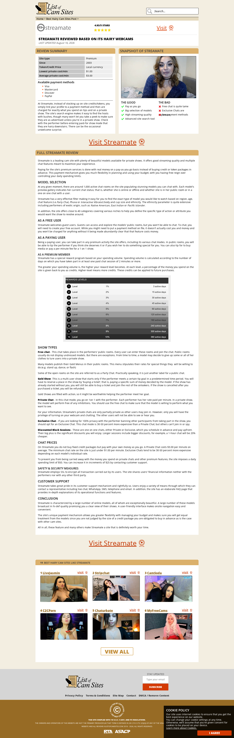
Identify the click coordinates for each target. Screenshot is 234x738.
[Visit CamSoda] (186, 572)
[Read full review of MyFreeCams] (168, 626)
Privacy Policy (74, 695)
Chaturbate (104, 610)
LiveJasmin (51, 573)
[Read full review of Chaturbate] (116, 626)
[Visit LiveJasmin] (82, 572)
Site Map (118, 695)
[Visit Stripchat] (134, 572)
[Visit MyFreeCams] (186, 610)
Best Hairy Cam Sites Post (61, 18)
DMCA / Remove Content (154, 695)
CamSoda (154, 573)
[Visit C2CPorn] (82, 610)
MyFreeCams (157, 610)
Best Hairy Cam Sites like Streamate (65, 562)
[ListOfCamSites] (84, 682)
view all (117, 651)
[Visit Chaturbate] (134, 610)
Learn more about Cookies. (181, 728)
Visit (162, 27)
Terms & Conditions (98, 695)
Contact (131, 695)
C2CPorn (49, 610)
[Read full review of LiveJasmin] (64, 588)
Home (40, 18)
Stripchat (102, 573)
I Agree (214, 733)
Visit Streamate (113, 142)
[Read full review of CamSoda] (168, 588)
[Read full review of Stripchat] (116, 588)
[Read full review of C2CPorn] (64, 626)
